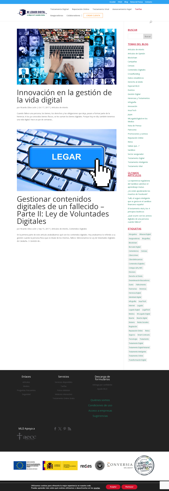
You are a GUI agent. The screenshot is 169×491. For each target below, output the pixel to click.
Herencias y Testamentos (139, 98)
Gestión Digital (134, 94)
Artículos (26, 382)
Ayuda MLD (102, 389)
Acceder (113, 2)
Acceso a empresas (100, 410)
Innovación (132, 106)
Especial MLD (133, 86)
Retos (130, 142)
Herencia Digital (135, 293)
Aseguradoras (56, 16)
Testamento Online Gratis (64, 398)
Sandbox (131, 150)
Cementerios (134, 251)
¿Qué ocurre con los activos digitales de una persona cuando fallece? (140, 218)
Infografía (132, 102)
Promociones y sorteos (138, 134)
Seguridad (26, 394)
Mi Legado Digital (143, 314)
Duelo (131, 285)
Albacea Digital (145, 234)
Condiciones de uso (100, 405)
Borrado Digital (134, 247)
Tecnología (133, 339)
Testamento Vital (101, 9)
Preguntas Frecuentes (26, 390)
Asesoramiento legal (122, 9)
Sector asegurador (136, 154)
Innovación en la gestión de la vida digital (64, 96)
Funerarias (133, 289)
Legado (140, 305)
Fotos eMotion (63, 390)
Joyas (130, 114)
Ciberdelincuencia (135, 259)
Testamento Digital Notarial (139, 347)
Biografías (146, 238)
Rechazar (129, 487)
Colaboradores (73, 16)
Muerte (131, 318)
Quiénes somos (100, 400)
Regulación (133, 326)
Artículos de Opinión (136, 53)
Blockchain (132, 57)
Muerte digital (142, 318)
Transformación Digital (137, 360)
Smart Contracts (144, 335)
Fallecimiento (141, 285)
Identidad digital (135, 297)
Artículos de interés (60, 107)
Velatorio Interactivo (63, 394)
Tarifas (64, 386)
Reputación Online (80, 9)
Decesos (132, 272)
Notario (132, 322)
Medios (131, 314)
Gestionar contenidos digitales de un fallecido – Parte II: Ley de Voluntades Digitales (63, 210)
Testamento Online (136, 356)
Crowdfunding (134, 74)
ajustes (97, 488)
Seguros (132, 335)
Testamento (144, 339)
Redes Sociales (142, 322)
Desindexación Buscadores (139, 280)
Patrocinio (132, 129)
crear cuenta (93, 16)
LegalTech (146, 310)
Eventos (131, 90)
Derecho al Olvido (135, 276)
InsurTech (132, 110)
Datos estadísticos (136, 78)
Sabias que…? (133, 146)
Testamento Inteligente (138, 162)
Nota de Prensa (134, 125)
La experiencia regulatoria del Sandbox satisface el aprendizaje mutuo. (139, 183)
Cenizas (131, 65)
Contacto (148, 2)
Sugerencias (100, 416)
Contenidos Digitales (78, 229)
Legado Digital (134, 310)
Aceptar (113, 487)
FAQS (120, 2)
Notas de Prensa (136, 2)
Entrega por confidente (102, 384)
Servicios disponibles (63, 382)
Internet (132, 305)
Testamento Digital (59, 9)
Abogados (133, 234)
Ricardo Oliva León (28, 107)
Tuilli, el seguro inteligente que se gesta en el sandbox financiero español (139, 201)
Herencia (142, 289)
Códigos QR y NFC (135, 268)
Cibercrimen (133, 255)
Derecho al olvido (135, 82)
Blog (126, 2)
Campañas (132, 61)
